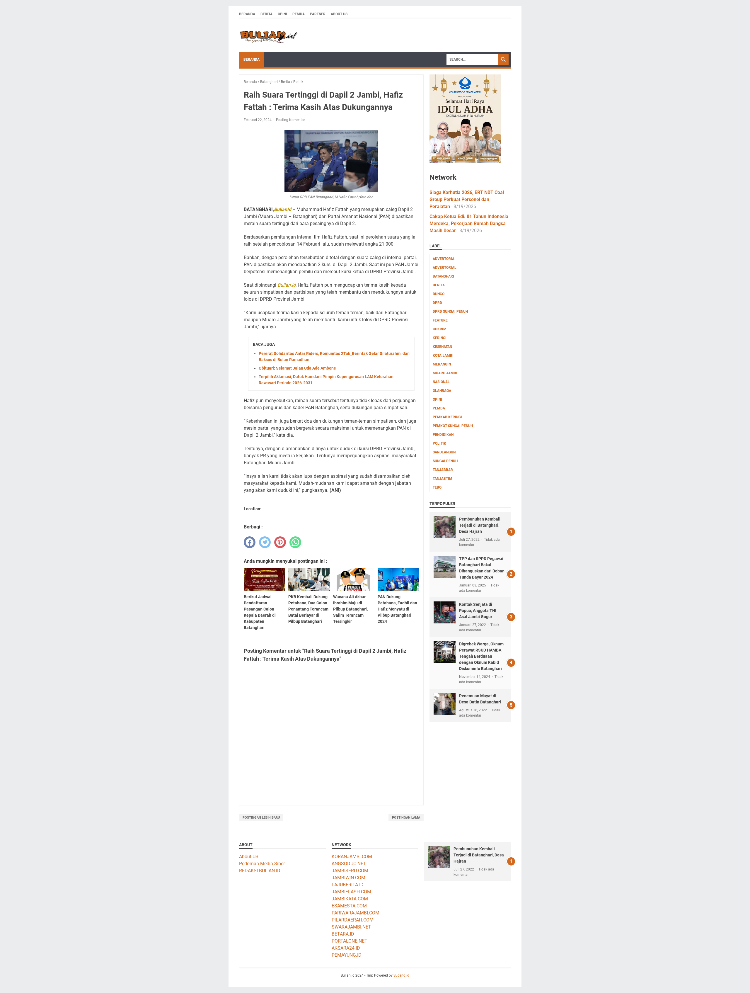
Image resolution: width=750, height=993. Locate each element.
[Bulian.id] (268, 35)
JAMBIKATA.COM (350, 899)
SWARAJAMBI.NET (351, 927)
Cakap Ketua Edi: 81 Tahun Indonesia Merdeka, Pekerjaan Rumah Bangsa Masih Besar (468, 223)
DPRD (437, 303)
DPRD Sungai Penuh (450, 312)
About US (248, 856)
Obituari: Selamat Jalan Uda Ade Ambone (297, 368)
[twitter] (265, 542)
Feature (440, 320)
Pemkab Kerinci (447, 417)
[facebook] (249, 542)
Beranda (247, 14)
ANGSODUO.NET (349, 863)
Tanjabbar (443, 470)
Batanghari (443, 276)
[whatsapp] (295, 542)
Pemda (298, 14)
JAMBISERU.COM (350, 870)
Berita (266, 14)
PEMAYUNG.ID (347, 955)
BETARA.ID (343, 934)
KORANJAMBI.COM (352, 856)
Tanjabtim (442, 479)
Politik (439, 443)
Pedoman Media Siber (262, 863)
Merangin (442, 364)
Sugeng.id (401, 975)
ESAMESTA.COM (349, 906)
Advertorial (444, 268)
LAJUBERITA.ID (348, 884)
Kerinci (439, 338)
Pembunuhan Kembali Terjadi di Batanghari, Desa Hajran (479, 525)
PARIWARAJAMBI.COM (355, 913)
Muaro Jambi (445, 373)
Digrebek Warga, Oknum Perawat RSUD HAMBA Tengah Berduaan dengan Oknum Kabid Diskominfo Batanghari (481, 656)
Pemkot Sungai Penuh (453, 426)
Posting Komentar (290, 120)
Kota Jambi (443, 355)
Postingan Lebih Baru (261, 817)
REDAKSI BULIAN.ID (259, 870)
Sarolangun (444, 452)
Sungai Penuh (445, 461)
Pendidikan (443, 435)
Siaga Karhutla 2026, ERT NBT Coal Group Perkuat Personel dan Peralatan (466, 199)
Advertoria (443, 259)
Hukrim (439, 329)
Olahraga (442, 391)
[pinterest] (280, 542)
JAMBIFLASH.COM (351, 892)
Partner (317, 14)
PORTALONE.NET (349, 941)
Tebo (437, 487)
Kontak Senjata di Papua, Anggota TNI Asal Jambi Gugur (477, 610)
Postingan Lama (406, 817)
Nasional (441, 382)
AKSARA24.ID (346, 948)
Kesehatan (442, 347)
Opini (282, 14)
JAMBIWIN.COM (348, 877)
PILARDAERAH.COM (353, 920)
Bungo (438, 294)
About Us (339, 14)
